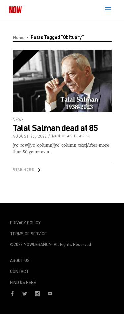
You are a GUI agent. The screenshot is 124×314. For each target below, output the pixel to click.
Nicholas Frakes (71, 136)
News (18, 119)
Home (18, 37)
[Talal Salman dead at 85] (62, 81)
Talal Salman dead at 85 (55, 127)
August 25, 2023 (30, 136)
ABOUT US (20, 260)
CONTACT (19, 271)
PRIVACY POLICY (25, 222)
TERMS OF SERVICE (28, 233)
